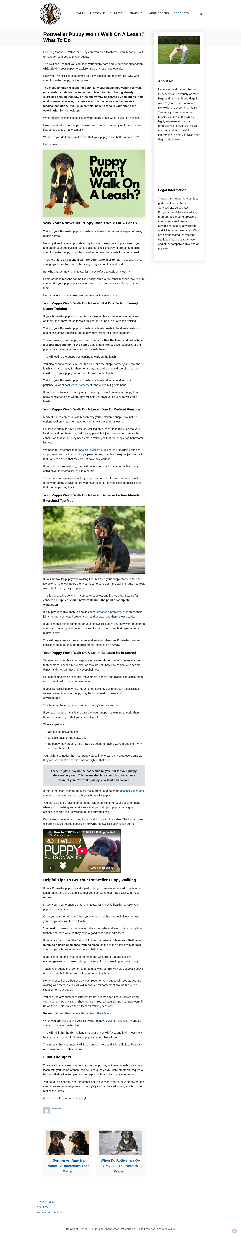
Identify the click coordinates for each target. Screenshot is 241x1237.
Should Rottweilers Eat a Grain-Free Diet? (83, 1013)
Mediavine (168, 1229)
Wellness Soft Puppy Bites (59, 1001)
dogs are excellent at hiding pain (98, 449)
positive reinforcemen (78, 385)
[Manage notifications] (234, 1231)
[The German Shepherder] (52, 13)
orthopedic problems (109, 611)
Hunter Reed (59, 1109)
